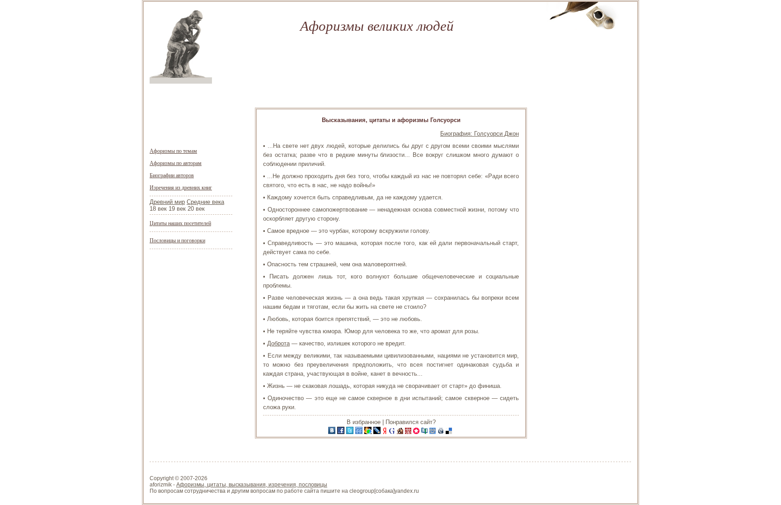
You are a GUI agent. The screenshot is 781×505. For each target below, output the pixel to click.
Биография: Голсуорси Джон (479, 133)
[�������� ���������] (332, 432)
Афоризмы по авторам (176, 162)
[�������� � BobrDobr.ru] (401, 432)
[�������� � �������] (341, 432)
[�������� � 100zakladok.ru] (425, 432)
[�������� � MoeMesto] (442, 432)
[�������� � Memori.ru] (417, 432)
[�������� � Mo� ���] (368, 432)
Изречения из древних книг (181, 187)
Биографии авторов (172, 175)
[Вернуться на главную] (181, 81)
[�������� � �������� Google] (393, 432)
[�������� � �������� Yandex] (385, 432)
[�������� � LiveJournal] (377, 432)
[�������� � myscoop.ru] (433, 432)
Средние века (205, 201)
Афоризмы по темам (173, 150)
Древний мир (167, 201)
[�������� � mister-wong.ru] (409, 432)
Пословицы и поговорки (177, 240)
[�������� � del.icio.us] (450, 432)
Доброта (278, 343)
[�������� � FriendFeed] (359, 432)
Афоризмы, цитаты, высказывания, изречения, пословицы (251, 484)
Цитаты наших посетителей (180, 223)
